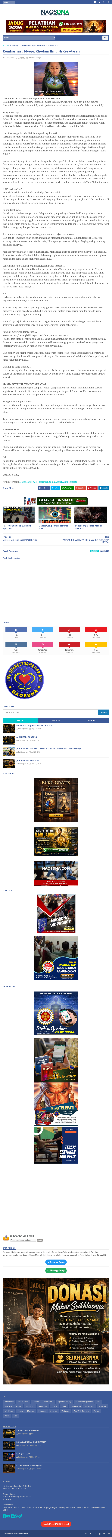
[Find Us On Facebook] (4, 1517)
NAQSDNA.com (22, 1533)
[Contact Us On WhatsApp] (16, 1517)
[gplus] (104, 2)
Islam (64, 1406)
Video (7, 1416)
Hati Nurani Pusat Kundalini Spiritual (17, 527)
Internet (55, 1406)
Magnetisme (76, 1406)
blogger (94, 551)
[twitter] (99, 2)
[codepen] (104, 1533)
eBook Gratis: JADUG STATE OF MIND (34, 725)
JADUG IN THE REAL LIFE (27, 760)
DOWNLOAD (48, 1402)
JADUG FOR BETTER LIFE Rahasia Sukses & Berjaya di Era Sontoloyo (48, 748)
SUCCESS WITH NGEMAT (27, 1430)
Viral (15, 1416)
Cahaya (36, 1402)
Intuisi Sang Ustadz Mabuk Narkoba (88, 527)
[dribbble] (109, 1533)
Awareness (9, 1402)
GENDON (8, 1406)
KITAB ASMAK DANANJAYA (29, 1465)
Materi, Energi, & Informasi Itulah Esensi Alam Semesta (48, 481)
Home (5, 45)
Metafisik (102, 1406)
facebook (104, 551)
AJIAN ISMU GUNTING (26, 737)
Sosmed (53, 1411)
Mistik (20, 1411)
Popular (56, 720)
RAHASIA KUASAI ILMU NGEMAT (31, 1442)
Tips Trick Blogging (81, 1411)
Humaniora (43, 1406)
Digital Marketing (64, 1402)
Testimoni (65, 1411)
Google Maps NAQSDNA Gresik (56, 1524)
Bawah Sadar (23, 1402)
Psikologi (42, 1411)
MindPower (9, 1411)
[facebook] (95, 2)
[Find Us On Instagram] (12, 1517)
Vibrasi (96, 1411)
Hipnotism (30, 1406)
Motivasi (30, 1411)
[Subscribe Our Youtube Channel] (8, 1517)
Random (91, 720)
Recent (20, 720)
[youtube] (108, 2)
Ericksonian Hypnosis (84, 1402)
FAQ (98, 1402)
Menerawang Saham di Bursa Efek (53, 527)
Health (18, 1406)
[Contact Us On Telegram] (20, 1517)
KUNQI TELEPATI (24, 1453)
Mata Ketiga (14, 45)
